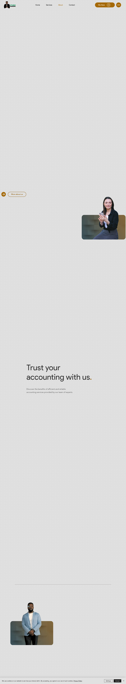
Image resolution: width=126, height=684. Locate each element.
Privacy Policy (78, 681)
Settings (108, 681)
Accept (117, 681)
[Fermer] (123, 680)
